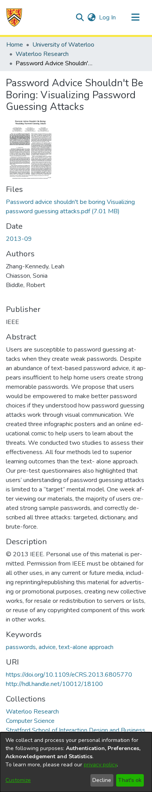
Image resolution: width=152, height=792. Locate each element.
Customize (18, 780)
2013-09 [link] (19, 239)
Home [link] (14, 44)
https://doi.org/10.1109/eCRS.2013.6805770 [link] (69, 674)
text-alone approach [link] (85, 647)
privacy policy (100, 764)
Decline (101, 780)
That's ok (129, 780)
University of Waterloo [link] (63, 44)
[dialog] (76, 762)
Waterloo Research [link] (42, 54)
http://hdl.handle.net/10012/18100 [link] (54, 684)
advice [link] (47, 647)
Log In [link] (108, 17)
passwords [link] (21, 647)
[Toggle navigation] (135, 17)
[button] (14, 17)
